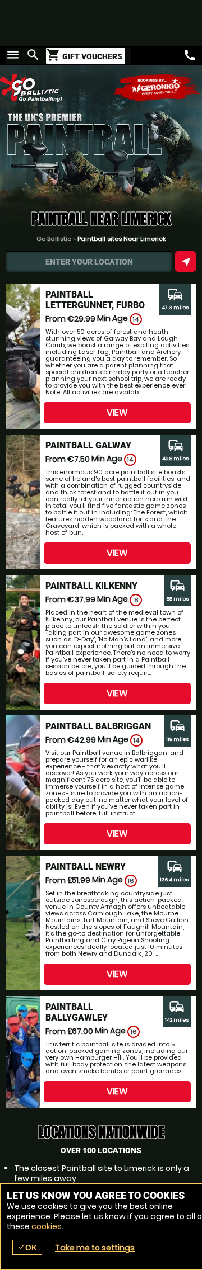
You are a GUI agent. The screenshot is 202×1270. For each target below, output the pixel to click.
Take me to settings (95, 1247)
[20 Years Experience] (157, 88)
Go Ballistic (53, 238)
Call (189, 55)
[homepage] (50, 88)
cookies (46, 1226)
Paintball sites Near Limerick (121, 238)
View (117, 412)
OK (27, 1247)
